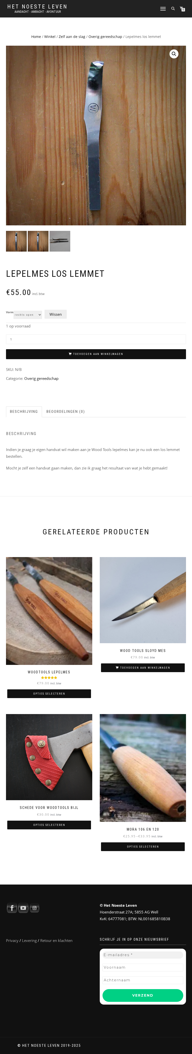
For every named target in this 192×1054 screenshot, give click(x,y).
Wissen (56, 314)
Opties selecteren (49, 693)
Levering (29, 940)
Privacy (12, 940)
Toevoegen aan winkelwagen (98, 354)
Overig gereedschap (105, 36)
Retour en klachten (56, 940)
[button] (174, 53)
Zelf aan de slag (72, 36)
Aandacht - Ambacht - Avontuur (37, 11)
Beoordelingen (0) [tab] (65, 411)
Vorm (10, 312)
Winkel (50, 36)
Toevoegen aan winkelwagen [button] (145, 667)
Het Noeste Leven (37, 7)
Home (36, 36)
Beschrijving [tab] (24, 411)
